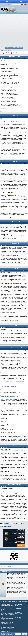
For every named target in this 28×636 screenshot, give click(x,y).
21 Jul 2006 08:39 (5, 327)
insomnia (14, 161)
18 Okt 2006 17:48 (5, 245)
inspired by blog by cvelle (14, 484)
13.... (14, 445)
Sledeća (2, 524)
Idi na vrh (25, 58)
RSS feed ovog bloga (6, 566)
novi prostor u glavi (14, 243)
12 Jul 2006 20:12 (5, 447)
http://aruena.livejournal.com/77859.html (8, 321)
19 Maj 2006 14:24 (5, 486)
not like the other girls (14, 56)
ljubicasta (9, 50)
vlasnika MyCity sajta (10, 627)
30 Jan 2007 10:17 (5, 58)
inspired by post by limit (14, 115)
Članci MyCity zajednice (22, 601)
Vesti (21, 604)
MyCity (1, 50)
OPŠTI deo (13, 47)
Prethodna (6, 523)
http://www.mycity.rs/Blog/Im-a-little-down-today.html (14, 121)
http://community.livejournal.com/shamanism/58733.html (13, 272)
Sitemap (9, 601)
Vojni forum (17, 605)
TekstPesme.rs (18, 608)
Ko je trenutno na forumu (7, 571)
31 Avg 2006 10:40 (5, 270)
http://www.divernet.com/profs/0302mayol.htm (9, 396)
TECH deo (8, 47)
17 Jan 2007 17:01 (5, 163)
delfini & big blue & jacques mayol (14, 347)
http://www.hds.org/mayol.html (6, 383)
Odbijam (24, 634)
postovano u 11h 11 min (14, 268)
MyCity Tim (8, 631)
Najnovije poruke (3, 601)
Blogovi (5, 50)
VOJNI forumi (19, 47)
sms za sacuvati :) (14, 325)
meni (7, 1)
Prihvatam (18, 634)
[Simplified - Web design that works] (20, 618)
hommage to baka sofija (14, 221)
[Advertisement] (14, 30)
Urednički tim (14, 601)
